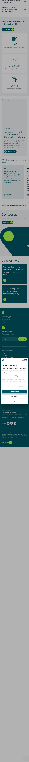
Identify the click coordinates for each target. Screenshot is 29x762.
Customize (14, 396)
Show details (20, 386)
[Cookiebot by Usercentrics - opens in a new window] (20, 360)
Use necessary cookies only (14, 401)
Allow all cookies (14, 391)
